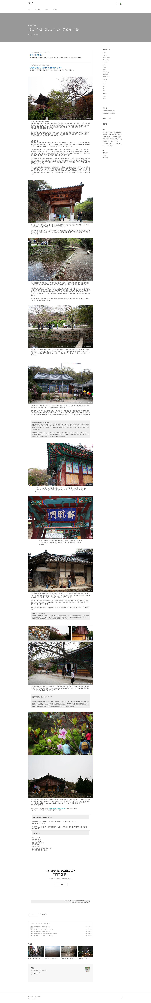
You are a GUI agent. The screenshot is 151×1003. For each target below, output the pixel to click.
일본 (117, 132)
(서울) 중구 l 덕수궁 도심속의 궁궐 (39, 931)
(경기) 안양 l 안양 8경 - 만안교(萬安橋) (40, 935)
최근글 (104, 118)
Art (104, 82)
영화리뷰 (114, 134)
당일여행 (105, 141)
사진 (104, 132)
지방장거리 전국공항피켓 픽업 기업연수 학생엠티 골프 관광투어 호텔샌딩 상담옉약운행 (55, 57)
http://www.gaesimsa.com (57, 808)
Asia (120, 143)
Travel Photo (106, 143)
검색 (117, 3)
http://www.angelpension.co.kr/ (39, 65)
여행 (116, 139)
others (105, 93)
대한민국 (119, 134)
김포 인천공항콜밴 (36, 55)
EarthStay (105, 74)
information (106, 76)
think (104, 96)
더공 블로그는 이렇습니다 (109, 113)
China (104, 69)
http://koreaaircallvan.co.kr (38, 52)
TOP (121, 997)
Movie (105, 86)
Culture (105, 62)
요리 (108, 146)
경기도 (111, 143)
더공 (30, 3)
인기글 (109, 118)
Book (104, 84)
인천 (114, 132)
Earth (104, 65)
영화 (104, 139)
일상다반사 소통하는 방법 (109, 110)
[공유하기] (35, 914)
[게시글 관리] (37, 914)
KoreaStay (106, 60)
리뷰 (46, 10)
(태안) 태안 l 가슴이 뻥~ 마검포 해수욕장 (40, 929)
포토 (120, 132)
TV (104, 91)
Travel (37, 924)
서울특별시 (105, 134)
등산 (107, 132)
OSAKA (108, 136)
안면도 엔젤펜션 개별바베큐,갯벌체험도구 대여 (46, 68)
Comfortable (106, 57)
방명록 (55, 10)
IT (103, 88)
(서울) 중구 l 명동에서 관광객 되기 (39, 927)
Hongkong (106, 72)
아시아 (104, 136)
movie (104, 146)
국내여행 (37, 10)
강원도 (110, 132)
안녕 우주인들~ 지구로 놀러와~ (39, 970)
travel (119, 139)
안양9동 (116, 143)
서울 (110, 134)
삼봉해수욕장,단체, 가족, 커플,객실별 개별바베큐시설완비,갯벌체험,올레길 (52, 70)
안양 (111, 146)
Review (105, 79)
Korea (32, 924)
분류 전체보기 (106, 50)
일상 (112, 141)
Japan (105, 67)
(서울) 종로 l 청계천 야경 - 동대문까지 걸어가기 (42, 933)
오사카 (107, 139)
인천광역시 (114, 136)
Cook (104, 98)
